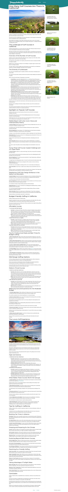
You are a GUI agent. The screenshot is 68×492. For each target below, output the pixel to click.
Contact (44, 2)
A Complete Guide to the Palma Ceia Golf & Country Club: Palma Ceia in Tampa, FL (52, 17)
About (40, 2)
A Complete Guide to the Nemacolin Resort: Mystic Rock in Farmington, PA (51, 49)
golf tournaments (21, 380)
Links (27, 79)
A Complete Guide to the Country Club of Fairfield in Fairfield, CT (51, 65)
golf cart (32, 248)
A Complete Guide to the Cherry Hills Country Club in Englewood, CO (51, 81)
